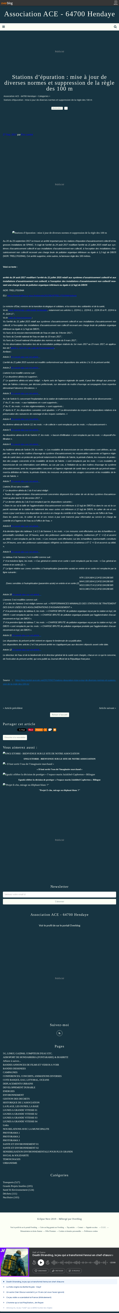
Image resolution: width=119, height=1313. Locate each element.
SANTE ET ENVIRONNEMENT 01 (21, 1144)
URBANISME (10, 1163)
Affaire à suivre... (12, 1061)
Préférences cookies (91, 1231)
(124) (18, 1189)
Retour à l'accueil (59, 715)
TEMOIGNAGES (11, 1159)
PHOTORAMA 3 (11, 1140)
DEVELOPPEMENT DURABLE (19, 1087)
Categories (43, 96)
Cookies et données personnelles (70, 1231)
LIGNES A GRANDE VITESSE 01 (20, 1110)
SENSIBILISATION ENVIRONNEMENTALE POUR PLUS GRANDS (38, 1151)
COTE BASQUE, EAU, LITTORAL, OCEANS (26, 1079)
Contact (80, 1227)
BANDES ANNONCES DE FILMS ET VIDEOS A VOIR (31, 1064)
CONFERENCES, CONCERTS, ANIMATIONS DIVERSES (32, 1076)
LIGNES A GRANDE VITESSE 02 (20, 1113)
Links (6, 1125)
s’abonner (42, 1271)
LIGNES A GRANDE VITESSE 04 (20, 1121)
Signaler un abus (92, 1227)
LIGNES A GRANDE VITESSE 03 (20, 1117)
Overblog (77, 1219)
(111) (10, 1193)
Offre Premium (50, 1231)
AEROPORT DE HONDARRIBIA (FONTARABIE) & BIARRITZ (35, 1057)
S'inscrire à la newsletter (15, 737)
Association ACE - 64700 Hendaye (59, 14)
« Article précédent (12, 708)
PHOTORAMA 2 (11, 1136)
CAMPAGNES (10, 1072)
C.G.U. (103, 1227)
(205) (18, 1186)
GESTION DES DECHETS (16, 1098)
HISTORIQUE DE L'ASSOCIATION (21, 1102)
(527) (11, 1182)
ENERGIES (9, 1091)
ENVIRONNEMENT (13, 1095)
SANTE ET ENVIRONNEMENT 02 (21, 1147)
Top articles (71, 1227)
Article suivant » (107, 708)
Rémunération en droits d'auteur (31, 1231)
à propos (76, 1271)
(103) (11, 1197)
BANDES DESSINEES (14, 1068)
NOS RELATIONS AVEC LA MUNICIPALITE (26, 1129)
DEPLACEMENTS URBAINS (18, 1083)
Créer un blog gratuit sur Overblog (52, 1227)
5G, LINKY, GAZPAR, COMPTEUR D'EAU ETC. (27, 1053)
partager (59, 1271)
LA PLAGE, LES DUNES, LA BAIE (21, 1106)
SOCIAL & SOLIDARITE (16, 1155)
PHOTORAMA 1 (11, 1132)
